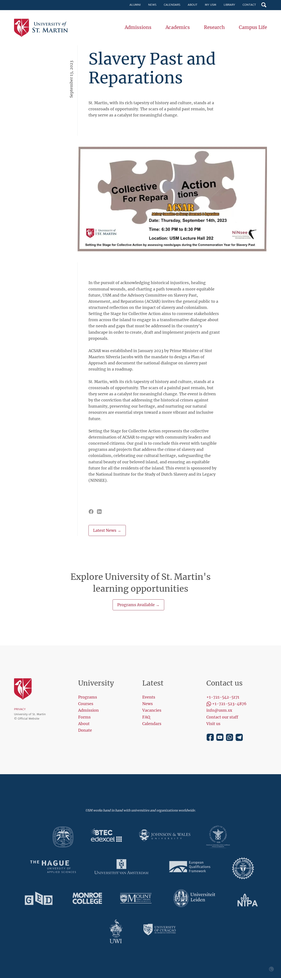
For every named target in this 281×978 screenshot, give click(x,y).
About (192, 5)
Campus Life (253, 27)
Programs (87, 697)
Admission (88, 710)
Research (214, 27)
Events (148, 697)
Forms (84, 717)
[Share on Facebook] (91, 511)
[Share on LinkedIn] (100, 511)
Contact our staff (222, 717)
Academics (178, 27)
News (152, 5)
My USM (210, 5)
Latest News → (107, 530)
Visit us (213, 723)
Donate (85, 730)
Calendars (172, 5)
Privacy (20, 709)
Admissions (138, 27)
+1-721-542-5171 (222, 697)
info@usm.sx (219, 710)
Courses (85, 703)
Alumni (135, 5)
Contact (249, 5)
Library (229, 5)
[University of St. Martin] (42, 28)
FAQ (146, 717)
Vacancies (151, 710)
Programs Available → (138, 604)
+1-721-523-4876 (229, 703)
